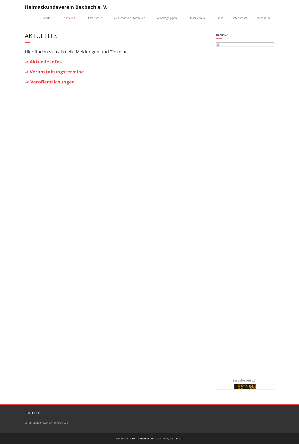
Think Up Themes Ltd (141, 438)
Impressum (263, 18)
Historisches (94, 18)
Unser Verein (197, 18)
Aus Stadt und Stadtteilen (129, 18)
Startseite (49, 18)
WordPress (176, 438)
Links (220, 18)
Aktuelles (69, 18)
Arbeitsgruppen (167, 18)
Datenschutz (239, 18)
